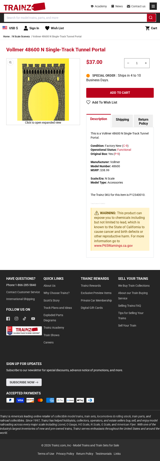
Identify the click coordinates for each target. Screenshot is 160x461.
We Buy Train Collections (134, 285)
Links (117, 453)
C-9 (125, 145)
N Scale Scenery (21, 36)
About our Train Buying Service (133, 295)
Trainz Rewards (91, 285)
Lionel (61, 424)
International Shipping (20, 299)
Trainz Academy (54, 327)
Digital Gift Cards (92, 307)
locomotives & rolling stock (114, 416)
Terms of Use (46, 453)
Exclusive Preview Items (96, 293)
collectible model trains (68, 416)
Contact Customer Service (23, 292)
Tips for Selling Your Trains (131, 315)
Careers (49, 342)
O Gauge (71, 424)
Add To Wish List (104, 102)
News (119, 6)
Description (98, 119)
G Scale (105, 424)
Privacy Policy (65, 453)
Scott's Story (52, 300)
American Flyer (126, 424)
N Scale (95, 424)
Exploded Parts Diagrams (53, 317)
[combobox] (80, 18)
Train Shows (51, 335)
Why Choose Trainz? (57, 293)
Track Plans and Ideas (58, 307)
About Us (49, 285)
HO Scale (83, 424)
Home (6, 36)
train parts (138, 416)
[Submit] (151, 18)
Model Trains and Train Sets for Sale (96, 445)
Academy (101, 6)
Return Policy (143, 121)
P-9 (117, 154)
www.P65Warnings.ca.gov (113, 246)
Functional (124, 149)
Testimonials (103, 453)
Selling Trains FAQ (129, 305)
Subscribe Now (22, 382)
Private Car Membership (96, 300)
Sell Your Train (127, 325)
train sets (90, 416)
